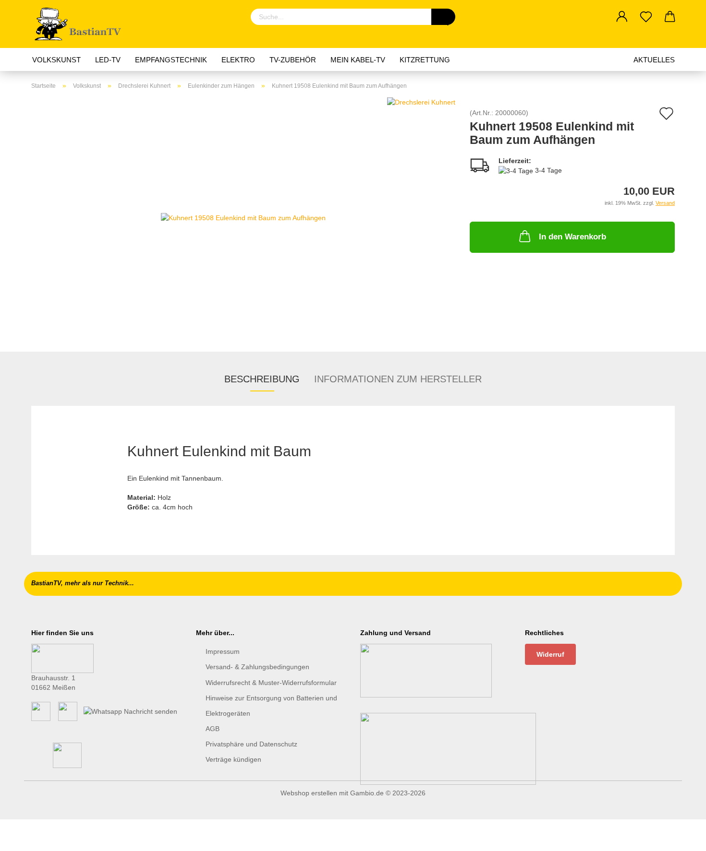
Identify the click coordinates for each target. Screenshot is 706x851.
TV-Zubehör (292, 60)
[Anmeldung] (622, 17)
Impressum (223, 651)
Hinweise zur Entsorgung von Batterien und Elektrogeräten (271, 705)
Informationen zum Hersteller (398, 379)
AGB (212, 729)
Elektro (238, 60)
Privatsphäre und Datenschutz (251, 744)
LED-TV (108, 60)
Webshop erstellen (308, 793)
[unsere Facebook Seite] (40, 711)
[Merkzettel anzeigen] (646, 17)
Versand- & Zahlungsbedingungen (257, 667)
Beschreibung (262, 379)
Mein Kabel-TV (357, 60)
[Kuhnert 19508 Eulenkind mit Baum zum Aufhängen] (243, 217)
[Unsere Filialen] (62, 658)
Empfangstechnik (171, 60)
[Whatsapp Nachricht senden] (130, 711)
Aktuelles (654, 60)
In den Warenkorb (572, 236)
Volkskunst (56, 60)
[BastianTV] (81, 24)
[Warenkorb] (670, 17)
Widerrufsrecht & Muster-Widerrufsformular (271, 682)
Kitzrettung (425, 60)
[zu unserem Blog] (67, 711)
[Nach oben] (679, 836)
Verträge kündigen (233, 759)
